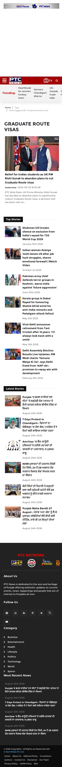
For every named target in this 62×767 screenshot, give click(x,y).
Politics (12, 656)
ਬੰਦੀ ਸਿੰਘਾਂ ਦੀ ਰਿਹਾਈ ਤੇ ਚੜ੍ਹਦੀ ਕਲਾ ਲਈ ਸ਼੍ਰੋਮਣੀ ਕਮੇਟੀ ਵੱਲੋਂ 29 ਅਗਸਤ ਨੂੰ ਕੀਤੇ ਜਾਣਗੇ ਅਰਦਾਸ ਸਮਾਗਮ (38, 492)
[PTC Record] (31, 562)
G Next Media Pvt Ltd (14, 752)
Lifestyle (12, 651)
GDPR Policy (26, 763)
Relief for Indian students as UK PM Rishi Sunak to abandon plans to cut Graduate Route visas (29, 178)
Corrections (45, 756)
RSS (36, 763)
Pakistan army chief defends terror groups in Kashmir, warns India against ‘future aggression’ (39, 282)
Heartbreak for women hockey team (24, 93)
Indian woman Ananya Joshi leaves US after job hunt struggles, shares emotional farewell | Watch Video (39, 258)
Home (8, 107)
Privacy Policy (11, 763)
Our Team (44, 760)
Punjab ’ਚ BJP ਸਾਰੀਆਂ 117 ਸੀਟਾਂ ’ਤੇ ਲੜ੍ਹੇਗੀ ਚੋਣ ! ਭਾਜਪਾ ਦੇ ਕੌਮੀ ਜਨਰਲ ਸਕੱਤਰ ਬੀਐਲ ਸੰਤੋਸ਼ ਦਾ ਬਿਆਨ (39, 403)
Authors (8, 760)
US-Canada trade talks (54, 93)
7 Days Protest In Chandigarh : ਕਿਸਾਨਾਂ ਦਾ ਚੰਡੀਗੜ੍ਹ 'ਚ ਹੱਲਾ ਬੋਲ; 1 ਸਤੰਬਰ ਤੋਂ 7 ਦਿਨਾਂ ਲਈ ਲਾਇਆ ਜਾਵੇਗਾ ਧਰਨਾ (39, 425)
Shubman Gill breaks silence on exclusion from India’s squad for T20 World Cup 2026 (38, 233)
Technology (14, 661)
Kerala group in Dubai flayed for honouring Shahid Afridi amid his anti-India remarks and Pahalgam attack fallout (38, 306)
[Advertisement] (31, 41)
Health (11, 646)
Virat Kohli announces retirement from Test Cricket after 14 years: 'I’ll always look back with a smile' (38, 332)
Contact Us (19, 760)
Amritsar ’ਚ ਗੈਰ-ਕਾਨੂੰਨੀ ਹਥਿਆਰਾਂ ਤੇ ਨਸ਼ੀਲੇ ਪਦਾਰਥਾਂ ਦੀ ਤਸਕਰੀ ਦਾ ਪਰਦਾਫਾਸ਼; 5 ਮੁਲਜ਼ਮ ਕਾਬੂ (38, 447)
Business (12, 637)
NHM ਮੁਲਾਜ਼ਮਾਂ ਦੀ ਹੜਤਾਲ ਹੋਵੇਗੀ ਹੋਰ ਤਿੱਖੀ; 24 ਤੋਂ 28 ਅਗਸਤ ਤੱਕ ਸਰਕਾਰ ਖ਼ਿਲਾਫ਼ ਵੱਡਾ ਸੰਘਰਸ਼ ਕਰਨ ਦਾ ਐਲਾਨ (38, 469)
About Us (16, 756)
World (11, 666)
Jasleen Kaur (11, 187)
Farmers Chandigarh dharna (40, 93)
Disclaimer (32, 760)
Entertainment (16, 642)
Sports (11, 671)
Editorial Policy (31, 756)
